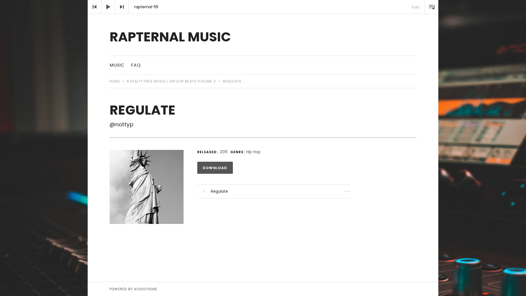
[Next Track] (122, 7)
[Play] (108, 7)
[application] (263, 7)
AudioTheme (145, 289)
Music (117, 65)
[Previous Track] (94, 7)
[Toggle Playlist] (431, 7)
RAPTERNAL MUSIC (170, 37)
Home (115, 81)
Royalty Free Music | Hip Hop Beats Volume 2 (171, 81)
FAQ (136, 65)
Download (215, 168)
